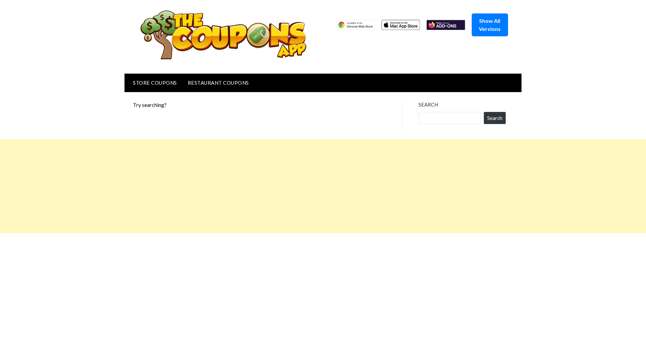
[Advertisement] (202, 186)
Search (428, 105)
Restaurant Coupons (218, 83)
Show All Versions (490, 24)
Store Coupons (155, 83)
